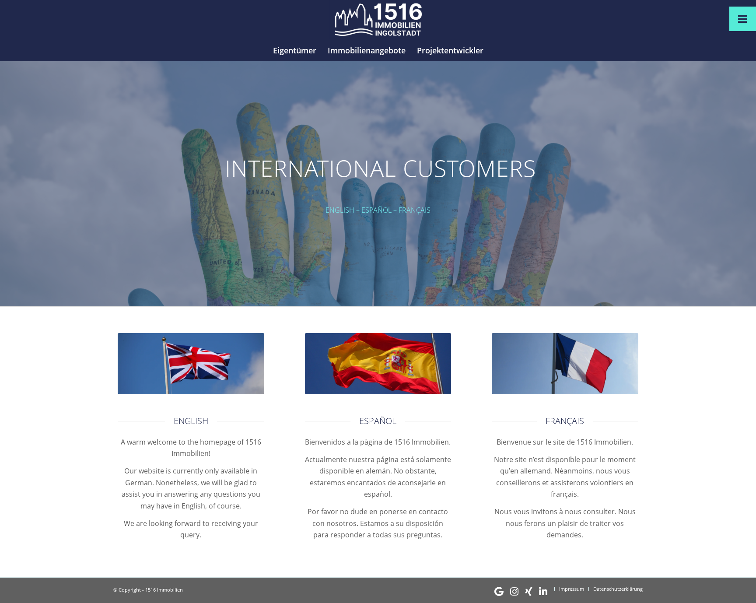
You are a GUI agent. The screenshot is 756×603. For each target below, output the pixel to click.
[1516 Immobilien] (377, 19)
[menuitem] (294, 50)
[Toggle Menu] (742, 19)
